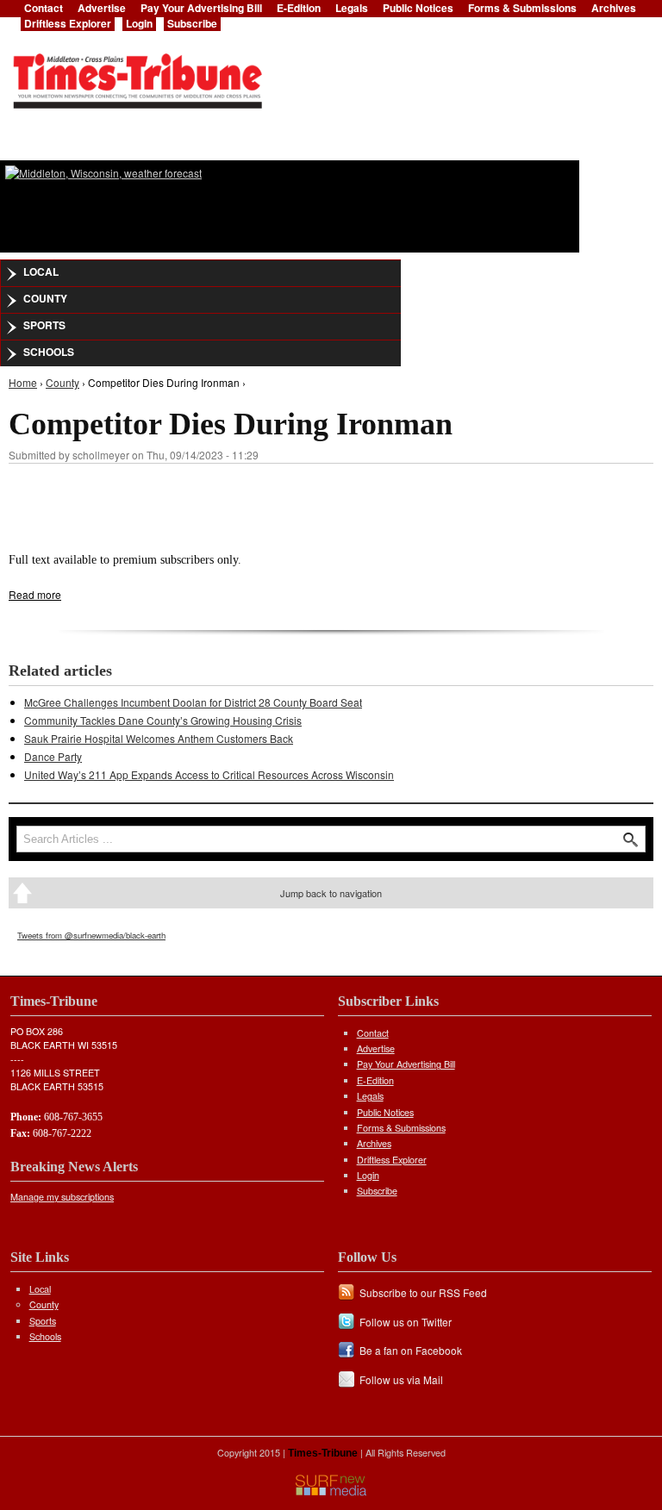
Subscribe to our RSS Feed (423, 1292)
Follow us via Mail (401, 1379)
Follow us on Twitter (405, 1321)
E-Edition (375, 1080)
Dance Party (53, 756)
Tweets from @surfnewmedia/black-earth (91, 935)
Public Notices (385, 1112)
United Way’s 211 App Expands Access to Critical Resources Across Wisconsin (209, 774)
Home (23, 382)
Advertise (376, 1048)
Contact (373, 1032)
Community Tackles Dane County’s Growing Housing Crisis (163, 720)
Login (139, 23)
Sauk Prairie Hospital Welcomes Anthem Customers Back (158, 738)
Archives (374, 1143)
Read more (35, 594)
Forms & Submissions (401, 1127)
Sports (44, 325)
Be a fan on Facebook (410, 1350)
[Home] (137, 76)
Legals (370, 1095)
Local (41, 271)
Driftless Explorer (67, 23)
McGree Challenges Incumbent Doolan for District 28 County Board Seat (193, 702)
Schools (48, 351)
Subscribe (192, 23)
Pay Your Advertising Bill (406, 1064)
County (45, 298)
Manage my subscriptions (62, 1196)
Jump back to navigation (331, 893)
